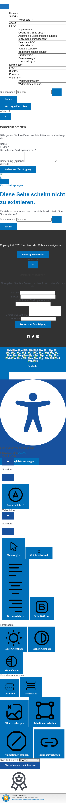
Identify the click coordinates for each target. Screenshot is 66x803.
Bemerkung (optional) (12, 161)
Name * (4, 144)
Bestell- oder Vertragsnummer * (18, 150)
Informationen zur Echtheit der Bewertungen (28, 799)
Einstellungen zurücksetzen (20, 765)
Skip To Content (9, 760)
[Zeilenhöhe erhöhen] (8, 516)
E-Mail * (4, 147)
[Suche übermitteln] (57, 92)
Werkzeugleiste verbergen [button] (19, 461)
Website (4, 164)
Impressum (24, 29)
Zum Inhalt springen (11, 185)
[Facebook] (28, 337)
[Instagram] (37, 337)
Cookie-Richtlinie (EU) (30, 32)
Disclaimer (24, 55)
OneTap (22, 453)
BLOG (12, 71)
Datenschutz (25, 42)
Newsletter (15, 64)
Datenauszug (25, 58)
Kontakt (13, 74)
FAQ (11, 68)
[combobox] (33, 359)
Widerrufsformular (28, 81)
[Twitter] (33, 337)
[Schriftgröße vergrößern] (8, 461)
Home (12, 13)
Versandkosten (26, 48)
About (12, 23)
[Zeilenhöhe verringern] (8, 531)
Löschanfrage (25, 61)
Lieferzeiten (24, 45)
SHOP (12, 16)
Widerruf (13, 77)
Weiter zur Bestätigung (18, 169)
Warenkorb (24, 19)
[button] (4, 375)
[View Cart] (1, 177)
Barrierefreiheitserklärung (32, 52)
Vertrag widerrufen (16, 106)
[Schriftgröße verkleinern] (8, 477)
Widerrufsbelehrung (29, 84)
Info (11, 26)
